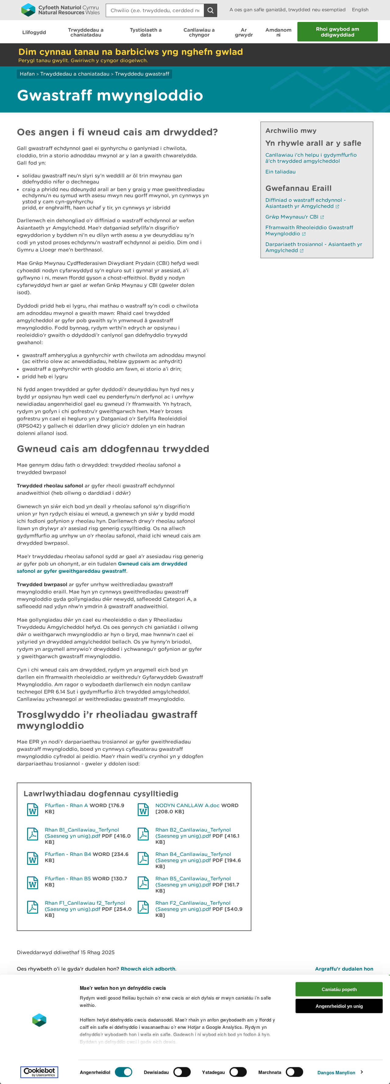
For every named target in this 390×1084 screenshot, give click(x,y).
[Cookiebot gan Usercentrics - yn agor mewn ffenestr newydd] (39, 1072)
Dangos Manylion (336, 1072)
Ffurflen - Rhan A (66, 805)
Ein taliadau (280, 172)
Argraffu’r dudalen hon (344, 969)
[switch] (182, 1072)
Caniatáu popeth (339, 989)
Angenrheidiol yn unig (339, 1005)
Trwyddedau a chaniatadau (74, 74)
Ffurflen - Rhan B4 (68, 854)
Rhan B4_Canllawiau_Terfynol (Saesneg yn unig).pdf (193, 857)
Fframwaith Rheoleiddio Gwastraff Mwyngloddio (309, 230)
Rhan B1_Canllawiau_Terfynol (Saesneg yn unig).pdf (82, 833)
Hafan (27, 74)
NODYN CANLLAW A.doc (187, 805)
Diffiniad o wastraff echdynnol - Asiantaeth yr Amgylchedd (305, 203)
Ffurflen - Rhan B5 (68, 878)
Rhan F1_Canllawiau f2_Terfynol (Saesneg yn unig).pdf (85, 906)
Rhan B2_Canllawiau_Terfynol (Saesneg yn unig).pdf (193, 833)
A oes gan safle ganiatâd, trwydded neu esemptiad (287, 9)
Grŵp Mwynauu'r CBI (291, 217)
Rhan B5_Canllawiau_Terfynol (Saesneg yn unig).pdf (193, 881)
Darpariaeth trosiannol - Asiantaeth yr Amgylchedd (313, 247)
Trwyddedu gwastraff (142, 74)
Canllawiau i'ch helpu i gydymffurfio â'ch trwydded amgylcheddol (311, 158)
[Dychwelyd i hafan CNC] (60, 10)
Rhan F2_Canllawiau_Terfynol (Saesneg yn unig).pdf (193, 906)
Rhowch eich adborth (148, 969)
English (360, 9)
